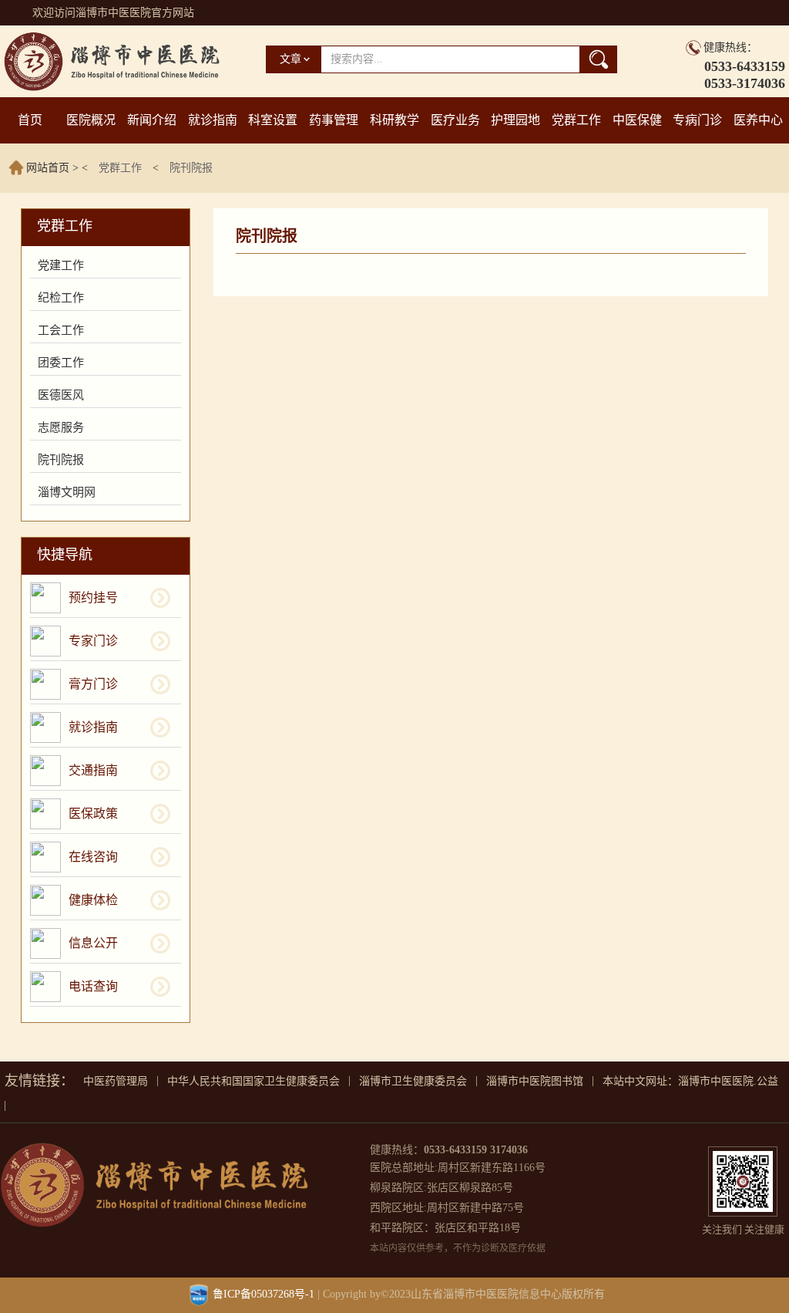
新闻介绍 (151, 120)
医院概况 (91, 120)
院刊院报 (191, 168)
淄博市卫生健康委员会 (413, 1081)
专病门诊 (697, 120)
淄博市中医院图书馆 (534, 1081)
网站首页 (47, 168)
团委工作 (61, 362)
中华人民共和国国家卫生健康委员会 (253, 1081)
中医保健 (637, 120)
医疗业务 (455, 120)
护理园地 (515, 120)
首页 (30, 120)
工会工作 (61, 330)
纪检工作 (61, 298)
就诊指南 (212, 120)
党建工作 (61, 265)
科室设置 (272, 120)
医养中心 (758, 120)
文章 (290, 59)
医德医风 (61, 395)
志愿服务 (61, 427)
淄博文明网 (67, 492)
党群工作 (576, 120)
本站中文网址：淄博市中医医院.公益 (690, 1081)
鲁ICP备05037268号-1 (263, 1294)
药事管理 (333, 120)
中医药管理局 (115, 1081)
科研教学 (394, 120)
